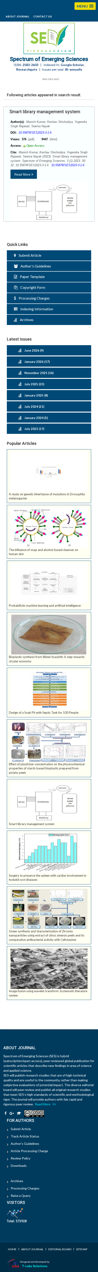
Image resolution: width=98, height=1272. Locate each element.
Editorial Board (59, 1249)
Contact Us (42, 16)
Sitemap (81, 1249)
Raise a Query (21, 1196)
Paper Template (31, 276)
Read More (22, 174)
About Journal (17, 16)
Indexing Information (35, 309)
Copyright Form (31, 287)
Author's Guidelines (34, 266)
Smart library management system (44, 111)
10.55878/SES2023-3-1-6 (35, 132)
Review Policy (20, 1158)
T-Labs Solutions (34, 1266)
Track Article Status (25, 1136)
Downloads (19, 1165)
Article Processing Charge (29, 1151)
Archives (25, 319)
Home (12, 1249)
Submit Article (28, 255)
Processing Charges (33, 298)
